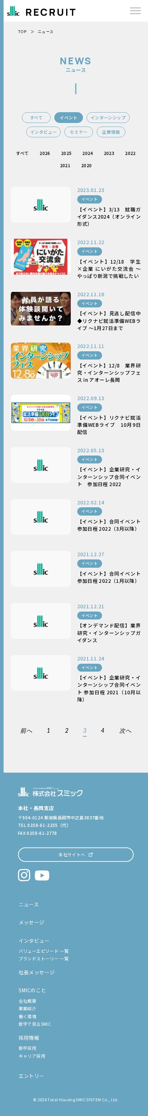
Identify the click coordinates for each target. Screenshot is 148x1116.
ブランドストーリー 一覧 (44, 958)
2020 (86, 165)
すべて (36, 117)
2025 (66, 153)
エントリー (32, 1075)
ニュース (29, 904)
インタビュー (43, 132)
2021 (65, 165)
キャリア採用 (32, 1056)
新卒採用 (27, 1048)
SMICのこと (32, 990)
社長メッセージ (37, 972)
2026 (45, 153)
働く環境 (27, 1016)
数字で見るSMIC (35, 1024)
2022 (130, 153)
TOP (22, 31)
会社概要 (27, 1001)
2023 (109, 153)
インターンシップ (108, 117)
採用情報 (29, 1037)
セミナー (78, 132)
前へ (26, 731)
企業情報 (111, 132)
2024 (87, 153)
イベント (68, 117)
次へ (125, 731)
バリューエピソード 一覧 (44, 951)
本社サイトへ (72, 854)
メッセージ (32, 922)
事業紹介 (27, 1008)
